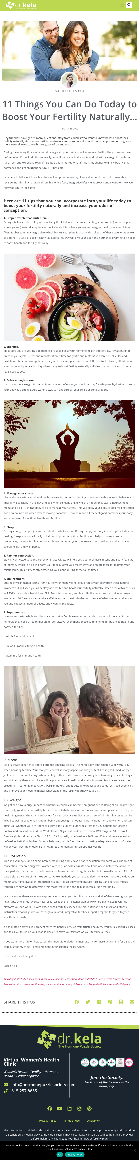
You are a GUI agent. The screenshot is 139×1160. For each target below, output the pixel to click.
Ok (60, 1154)
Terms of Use (72, 1120)
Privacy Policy (47, 1120)
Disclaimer (93, 1120)
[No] (134, 1150)
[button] (122, 6)
